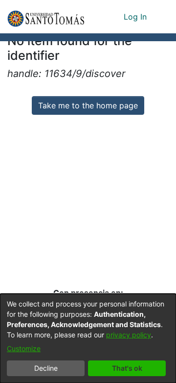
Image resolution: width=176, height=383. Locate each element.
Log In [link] (136, 17)
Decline (46, 368)
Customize (24, 348)
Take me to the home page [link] (88, 105)
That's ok (127, 368)
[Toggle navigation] (161, 16)
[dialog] (88, 338)
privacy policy (128, 335)
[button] (45, 16)
